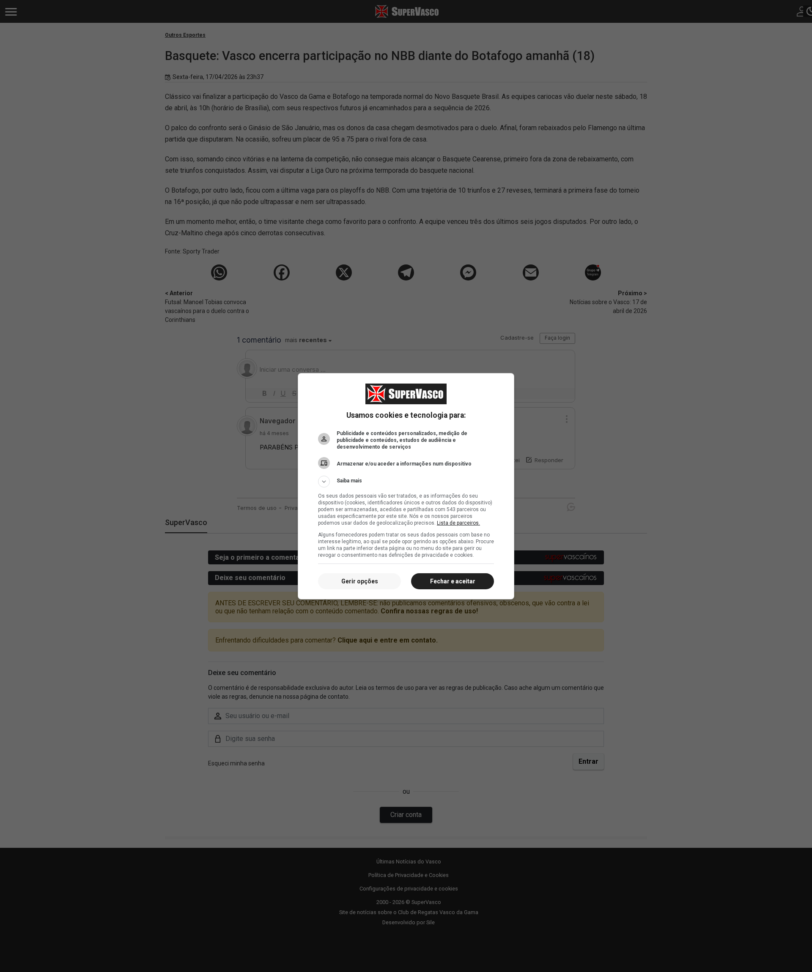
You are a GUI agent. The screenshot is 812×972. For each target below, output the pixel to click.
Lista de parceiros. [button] (458, 523)
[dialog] (406, 486)
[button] (406, 481)
